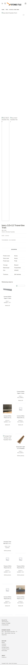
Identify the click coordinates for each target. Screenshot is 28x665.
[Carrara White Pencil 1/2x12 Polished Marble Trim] (20, 589)
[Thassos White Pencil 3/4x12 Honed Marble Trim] (20, 559)
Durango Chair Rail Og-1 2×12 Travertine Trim (7, 543)
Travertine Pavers (5, 648)
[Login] (25, 3)
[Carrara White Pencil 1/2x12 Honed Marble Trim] (7, 408)
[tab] (14, 249)
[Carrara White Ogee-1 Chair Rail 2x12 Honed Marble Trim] (7, 289)
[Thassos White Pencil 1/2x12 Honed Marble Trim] (7, 559)
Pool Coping (4, 650)
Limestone (4, 644)
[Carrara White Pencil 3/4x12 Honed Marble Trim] (7, 589)
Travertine (4, 645)
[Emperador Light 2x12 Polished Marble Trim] (20, 439)
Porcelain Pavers (5, 647)
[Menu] (2, 3)
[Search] (5, 3)
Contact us (4, 657)
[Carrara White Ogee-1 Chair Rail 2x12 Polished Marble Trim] (20, 337)
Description (14, 249)
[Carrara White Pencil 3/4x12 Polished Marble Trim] (20, 408)
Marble (3, 642)
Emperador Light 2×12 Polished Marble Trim (20, 448)
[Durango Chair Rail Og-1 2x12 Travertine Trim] (7, 487)
